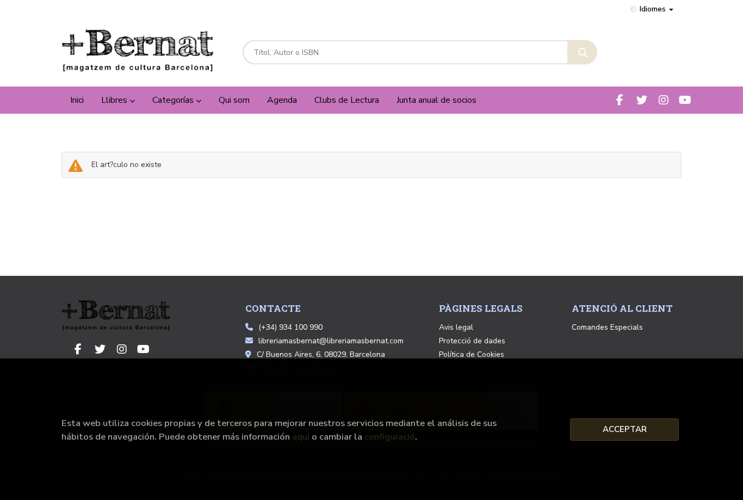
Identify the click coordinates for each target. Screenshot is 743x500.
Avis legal (456, 327)
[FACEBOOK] (620, 100)
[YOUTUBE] (685, 100)
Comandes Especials (607, 327)
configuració (389, 436)
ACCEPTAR (625, 429)
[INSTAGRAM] (663, 100)
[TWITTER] (642, 100)
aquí (300, 436)
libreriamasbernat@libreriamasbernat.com (331, 341)
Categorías (174, 100)
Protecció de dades (472, 341)
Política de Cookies (471, 354)
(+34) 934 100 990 (290, 327)
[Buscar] (582, 52)
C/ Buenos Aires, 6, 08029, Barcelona (321, 354)
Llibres (115, 100)
